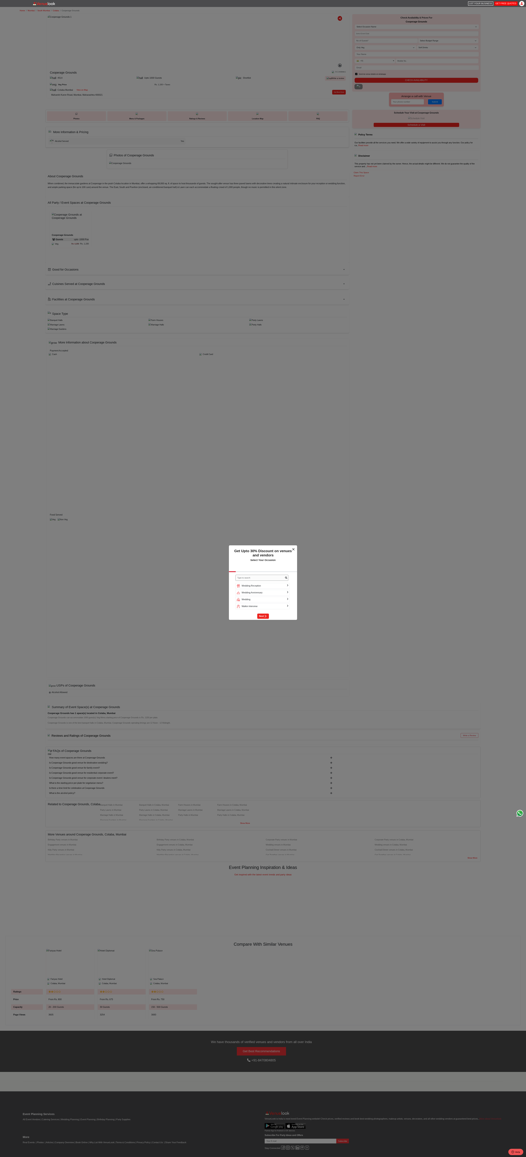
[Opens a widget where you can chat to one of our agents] (515, 1152)
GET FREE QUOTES (505, 3)
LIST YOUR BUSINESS (480, 3)
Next (261, 616)
